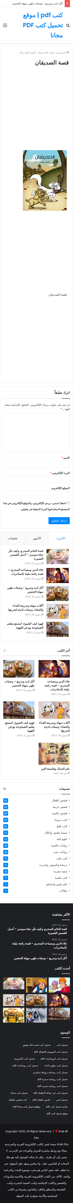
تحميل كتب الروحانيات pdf (54, 1058)
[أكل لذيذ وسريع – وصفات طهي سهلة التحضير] (57, 593)
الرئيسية (61, 52)
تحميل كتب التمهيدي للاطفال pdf (51, 1051)
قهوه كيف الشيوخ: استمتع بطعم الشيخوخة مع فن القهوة (25, 626)
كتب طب (61, 858)
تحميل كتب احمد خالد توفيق (37, 1044)
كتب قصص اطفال (18, 1099)
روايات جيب (60, 852)
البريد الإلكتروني (60, 472)
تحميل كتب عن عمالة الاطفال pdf (50, 1092)
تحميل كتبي (62, 1099)
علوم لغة (62, 839)
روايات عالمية (59, 845)
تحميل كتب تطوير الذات (56, 1065)
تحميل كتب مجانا (19, 1092)
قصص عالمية (59, 813)
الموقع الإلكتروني (60, 488)
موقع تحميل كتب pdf (57, 1113)
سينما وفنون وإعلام (56, 832)
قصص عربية (60, 806)
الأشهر (37, 538)
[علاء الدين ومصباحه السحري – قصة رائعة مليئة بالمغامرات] (57, 575)
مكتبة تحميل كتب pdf (57, 1106)
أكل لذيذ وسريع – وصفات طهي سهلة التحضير (37, 3)
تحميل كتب (62, 1044)
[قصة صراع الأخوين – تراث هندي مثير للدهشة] (59, 985)
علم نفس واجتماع (56, 884)
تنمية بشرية (60, 871)
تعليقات (12, 538)
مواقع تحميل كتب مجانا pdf (26, 1106)
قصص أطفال (59, 800)
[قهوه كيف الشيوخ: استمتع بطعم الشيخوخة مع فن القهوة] (57, 629)
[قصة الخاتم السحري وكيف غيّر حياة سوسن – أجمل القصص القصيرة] (57, 556)
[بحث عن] (68, 26)
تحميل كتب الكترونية (24, 1058)
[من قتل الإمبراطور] (13, 1015)
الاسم (65, 457)
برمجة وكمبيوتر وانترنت (53, 864)
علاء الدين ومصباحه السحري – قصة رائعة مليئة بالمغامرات (25, 572)
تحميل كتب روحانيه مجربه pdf (53, 1086)
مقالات (63, 890)
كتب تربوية (60, 819)
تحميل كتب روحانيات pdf (25, 1065)
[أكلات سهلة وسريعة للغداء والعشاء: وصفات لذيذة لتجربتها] (57, 611)
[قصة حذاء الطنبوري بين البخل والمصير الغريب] (36, 985)
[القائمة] (5, 26)
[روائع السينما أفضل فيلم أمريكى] (36, 1015)
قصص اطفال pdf (41, 1099)
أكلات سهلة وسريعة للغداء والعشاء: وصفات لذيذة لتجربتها (25, 608)
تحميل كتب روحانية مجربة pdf (53, 1079)
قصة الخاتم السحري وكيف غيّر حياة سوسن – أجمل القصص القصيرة (25, 555)
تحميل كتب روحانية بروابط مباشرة (50, 1072)
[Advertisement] (36, 112)
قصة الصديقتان (45, 52)
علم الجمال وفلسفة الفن (55, 769)
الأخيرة (61, 538)
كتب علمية (61, 877)
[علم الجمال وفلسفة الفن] (54, 754)
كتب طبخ (62, 826)
